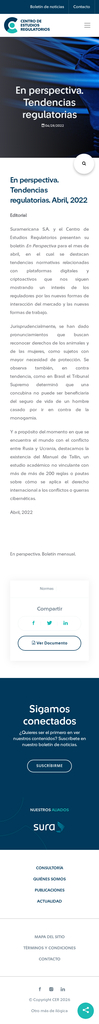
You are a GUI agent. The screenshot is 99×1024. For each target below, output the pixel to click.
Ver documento (52, 643)
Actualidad (49, 901)
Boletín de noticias (47, 7)
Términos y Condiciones (49, 948)
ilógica (61, 1011)
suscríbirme (49, 766)
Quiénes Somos (49, 879)
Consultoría (49, 868)
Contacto (81, 7)
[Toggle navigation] (87, 25)
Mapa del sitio (50, 937)
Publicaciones (49, 890)
